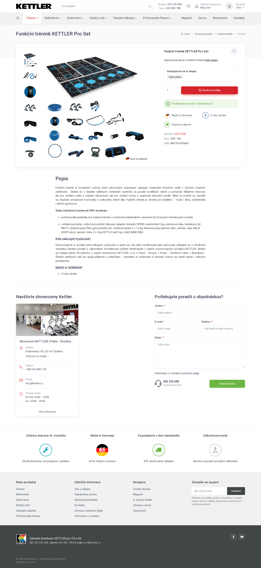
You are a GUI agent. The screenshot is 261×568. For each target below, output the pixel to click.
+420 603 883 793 (36, 369)
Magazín (186, 18)
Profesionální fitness (156, 18)
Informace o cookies (87, 516)
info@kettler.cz (34, 383)
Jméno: (160, 305)
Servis (202, 18)
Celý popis (211, 60)
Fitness (31, 18)
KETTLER (180, 134)
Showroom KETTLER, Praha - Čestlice (45, 341)
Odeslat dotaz (227, 383)
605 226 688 (170, 4)
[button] (30, 154)
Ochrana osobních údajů (89, 510)
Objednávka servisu (86, 494)
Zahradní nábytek (123, 18)
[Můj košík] (229, 6)
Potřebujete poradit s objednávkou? (192, 103)
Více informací (47, 411)
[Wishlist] (188, 6)
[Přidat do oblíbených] (234, 51)
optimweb (31, 562)
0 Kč (240, 6)
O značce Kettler (143, 499)
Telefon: (206, 321)
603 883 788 (173, 8)
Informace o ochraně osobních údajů (177, 373)
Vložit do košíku (211, 90)
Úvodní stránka (141, 489)
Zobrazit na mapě (36, 356)
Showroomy (220, 18)
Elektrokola (51, 18)
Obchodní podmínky (86, 499)
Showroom (139, 510)
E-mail (159, 321)
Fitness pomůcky (203, 34)
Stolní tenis (74, 18)
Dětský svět (96, 18)
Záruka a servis (142, 505)
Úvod (187, 34)
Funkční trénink (225, 34)
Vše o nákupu (83, 489)
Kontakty (239, 18)
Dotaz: (159, 337)
